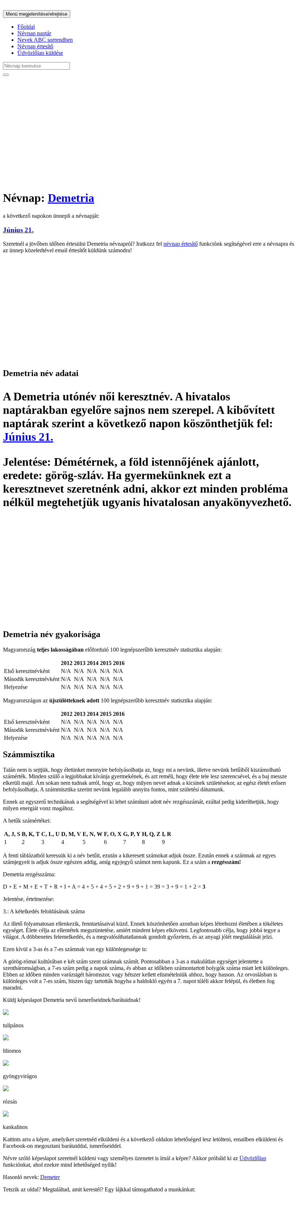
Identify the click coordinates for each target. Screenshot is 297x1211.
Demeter (50, 1177)
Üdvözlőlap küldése (40, 53)
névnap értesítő (180, 244)
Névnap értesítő (35, 46)
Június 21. (18, 230)
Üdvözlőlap (252, 1158)
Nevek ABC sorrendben (45, 40)
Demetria (71, 197)
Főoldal (26, 27)
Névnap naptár (34, 33)
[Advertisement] (148, 133)
